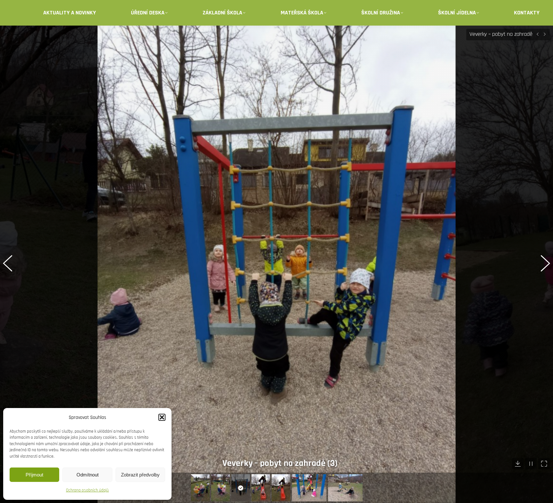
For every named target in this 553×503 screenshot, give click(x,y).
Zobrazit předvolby (140, 474)
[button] (162, 417)
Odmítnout (87, 474)
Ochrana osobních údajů (87, 490)
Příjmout (34, 474)
